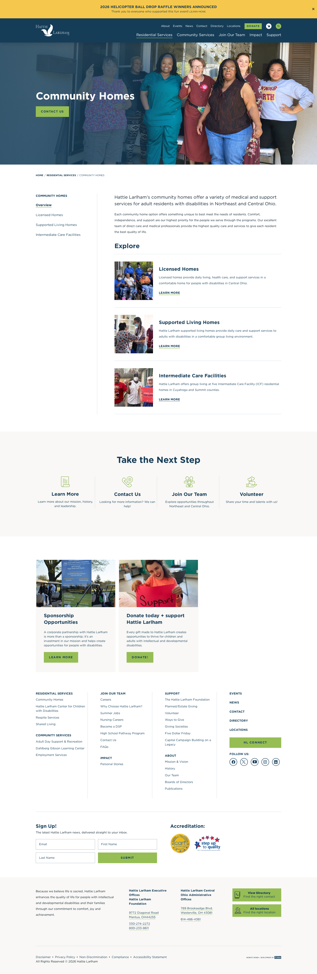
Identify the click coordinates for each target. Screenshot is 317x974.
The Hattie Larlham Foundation (187, 699)
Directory (217, 26)
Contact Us (52, 111)
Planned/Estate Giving (181, 706)
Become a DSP (111, 726)
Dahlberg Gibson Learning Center (60, 748)
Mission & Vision (176, 761)
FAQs (104, 747)
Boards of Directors (179, 782)
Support (274, 35)
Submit (127, 857)
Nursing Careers (111, 719)
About (165, 26)
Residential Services (154, 35)
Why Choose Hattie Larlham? (121, 706)
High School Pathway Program (122, 733)
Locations (233, 26)
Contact (201, 26)
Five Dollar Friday (177, 733)
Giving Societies (176, 726)
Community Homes (91, 175)
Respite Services (47, 717)
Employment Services (51, 755)
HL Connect (255, 742)
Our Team (172, 775)
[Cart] (268, 26)
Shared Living (46, 724)
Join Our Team (232, 35)
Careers (105, 699)
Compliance (120, 957)
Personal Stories (111, 764)
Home (39, 175)
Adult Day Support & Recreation (59, 741)
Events (177, 26)
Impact (255, 35)
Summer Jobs (110, 713)
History (170, 768)
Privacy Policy (65, 957)
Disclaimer (43, 957)
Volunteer (172, 713)
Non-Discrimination (93, 957)
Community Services (195, 35)
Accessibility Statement (150, 957)
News (189, 26)
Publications (174, 788)
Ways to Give (174, 719)
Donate (253, 26)
